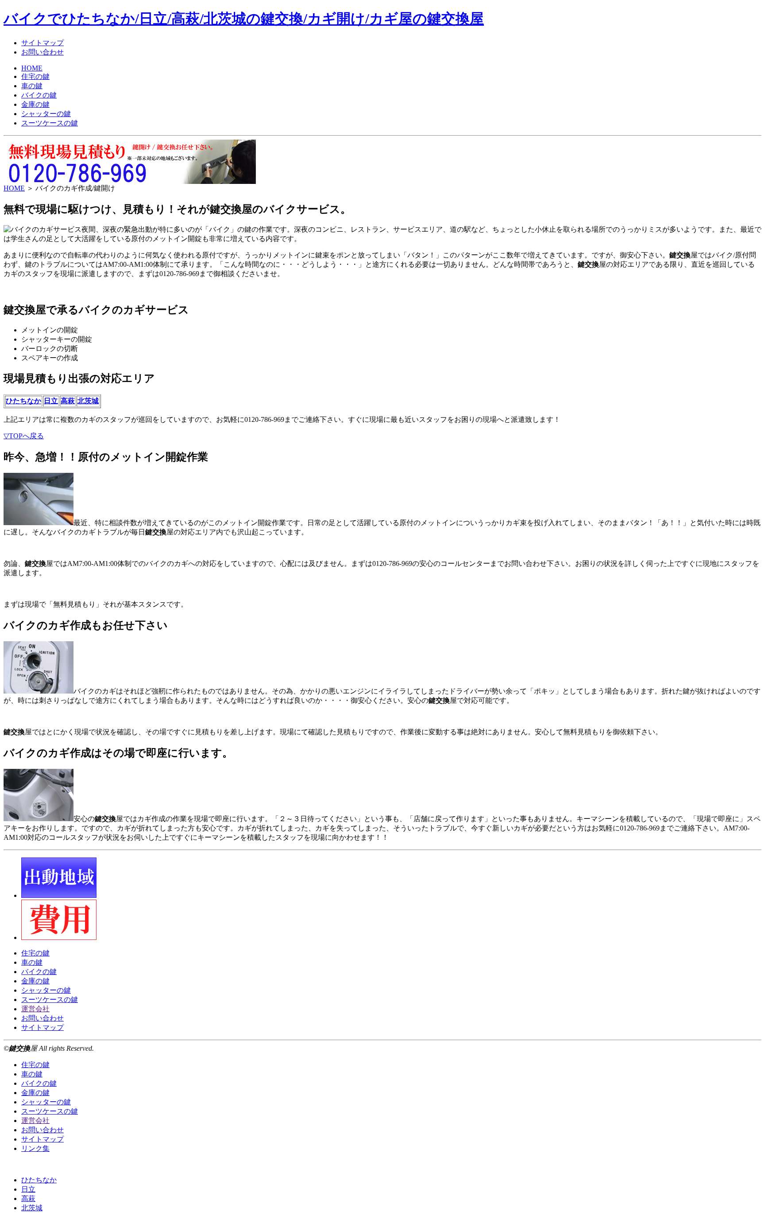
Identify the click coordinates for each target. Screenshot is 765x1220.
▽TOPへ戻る (24, 436)
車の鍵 (31, 86)
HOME (31, 68)
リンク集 (35, 1148)
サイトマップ (42, 43)
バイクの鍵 (39, 95)
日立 (51, 401)
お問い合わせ (42, 52)
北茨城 (88, 401)
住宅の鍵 (35, 76)
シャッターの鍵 (46, 113)
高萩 (68, 401)
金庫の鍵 (35, 104)
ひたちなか (23, 401)
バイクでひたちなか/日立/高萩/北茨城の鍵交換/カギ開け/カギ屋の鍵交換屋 (244, 19)
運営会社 (35, 1009)
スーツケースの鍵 (49, 123)
